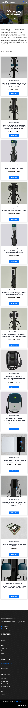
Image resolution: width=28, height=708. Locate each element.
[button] (26, 2)
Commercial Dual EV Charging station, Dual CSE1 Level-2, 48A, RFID (14, 167)
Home (8, 18)
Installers (3, 656)
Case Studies (4, 689)
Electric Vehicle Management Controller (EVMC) (14, 545)
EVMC (2, 666)
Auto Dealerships (5, 643)
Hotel (2, 653)
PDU (2, 671)
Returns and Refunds (6, 683)
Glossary (3, 694)
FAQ (2, 691)
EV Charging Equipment (7, 663)
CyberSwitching (18, 701)
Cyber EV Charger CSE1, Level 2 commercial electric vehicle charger (14, 419)
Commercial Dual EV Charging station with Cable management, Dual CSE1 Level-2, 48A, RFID (14, 84)
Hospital (3, 650)
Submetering (4, 668)
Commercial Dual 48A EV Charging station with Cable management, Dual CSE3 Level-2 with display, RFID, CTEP (14, 126)
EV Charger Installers (6, 686)
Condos (3, 640)
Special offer (19, 583)
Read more (16, 44)
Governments (4, 648)
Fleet (2, 645)
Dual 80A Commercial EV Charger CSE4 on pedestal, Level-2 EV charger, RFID (14, 335)
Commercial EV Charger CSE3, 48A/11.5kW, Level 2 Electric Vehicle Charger (14, 378)
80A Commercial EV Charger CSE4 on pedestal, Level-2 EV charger (14, 293)
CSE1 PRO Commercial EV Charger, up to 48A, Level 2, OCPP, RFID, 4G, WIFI (14, 587)
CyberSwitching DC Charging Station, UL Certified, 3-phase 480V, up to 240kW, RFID (14, 503)
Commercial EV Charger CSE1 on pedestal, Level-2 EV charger (14, 251)
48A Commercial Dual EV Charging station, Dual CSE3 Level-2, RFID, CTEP (14, 209)
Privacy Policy (4, 681)
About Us (3, 678)
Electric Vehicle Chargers (14, 80)
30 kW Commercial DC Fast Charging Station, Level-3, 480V (14, 461)
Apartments (4, 637)
